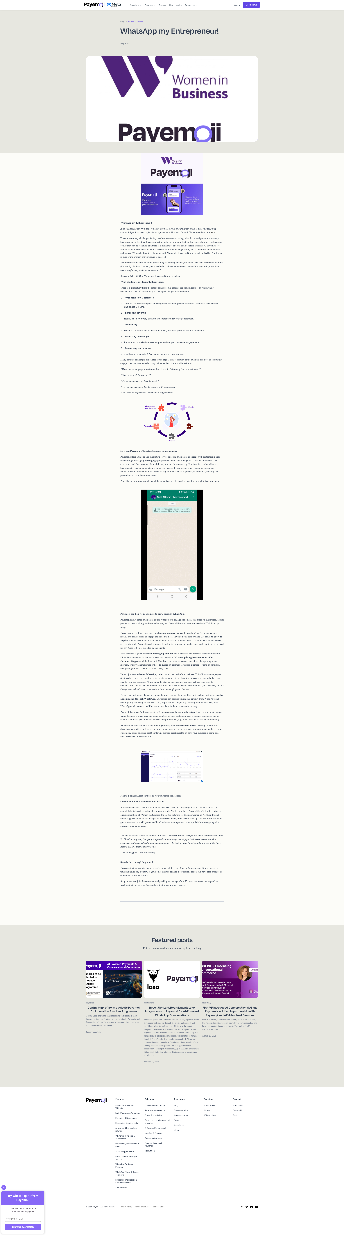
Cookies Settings (159, 1207)
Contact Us (238, 1110)
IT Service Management (155, 1128)
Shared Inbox (121, 1187)
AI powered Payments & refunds (126, 1129)
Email (235, 1115)
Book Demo (238, 1105)
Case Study (179, 1125)
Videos (177, 1130)
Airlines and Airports (153, 1138)
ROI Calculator (210, 1115)
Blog (176, 1105)
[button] (135, 5)
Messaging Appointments (126, 1123)
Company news (181, 1115)
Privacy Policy (126, 1207)
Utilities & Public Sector (155, 1105)
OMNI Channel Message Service (126, 1157)
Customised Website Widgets (124, 1106)
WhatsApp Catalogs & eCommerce (125, 1137)
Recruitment (150, 1151)
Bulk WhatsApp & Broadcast (127, 1113)
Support (177, 1120)
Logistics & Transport (154, 1133)
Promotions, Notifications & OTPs (127, 1145)
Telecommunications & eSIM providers (157, 1121)
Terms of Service (142, 1207)
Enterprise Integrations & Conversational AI (126, 1181)
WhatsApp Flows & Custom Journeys (127, 1173)
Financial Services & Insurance (153, 1144)
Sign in (237, 5)
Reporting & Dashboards (126, 1118)
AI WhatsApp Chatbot (124, 1151)
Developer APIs (181, 1110)
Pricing (162, 5)
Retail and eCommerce (155, 1110)
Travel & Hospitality (153, 1115)
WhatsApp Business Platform (124, 1165)
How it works (175, 5)
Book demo (251, 4)
